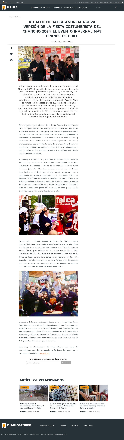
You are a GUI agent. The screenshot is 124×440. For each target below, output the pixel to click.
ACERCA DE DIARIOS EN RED (47, 426)
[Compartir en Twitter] (11, 55)
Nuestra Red (19, 2)
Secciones (56, 8)
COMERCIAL (63, 426)
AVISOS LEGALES (69, 8)
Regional (17, 17)
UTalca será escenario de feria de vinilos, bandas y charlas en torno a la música (92, 406)
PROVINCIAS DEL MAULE (39, 8)
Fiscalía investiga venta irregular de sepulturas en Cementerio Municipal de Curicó (63, 406)
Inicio (11, 17)
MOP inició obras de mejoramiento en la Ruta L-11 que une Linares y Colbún (32, 406)
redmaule (23, 411)
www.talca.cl (44, 353)
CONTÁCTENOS (75, 426)
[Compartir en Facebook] (11, 49)
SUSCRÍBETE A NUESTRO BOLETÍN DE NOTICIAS (48, 359)
